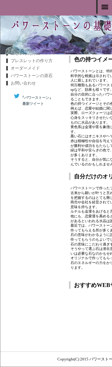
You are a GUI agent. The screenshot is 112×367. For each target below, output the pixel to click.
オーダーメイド (25, 68)
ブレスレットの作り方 (32, 61)
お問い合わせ (23, 83)
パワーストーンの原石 (32, 75)
